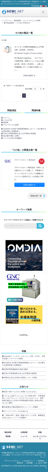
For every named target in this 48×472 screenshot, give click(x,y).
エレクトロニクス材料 (31, 20)
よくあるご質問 (41, 463)
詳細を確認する (29, 75)
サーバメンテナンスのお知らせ (16, 411)
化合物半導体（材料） (11, 136)
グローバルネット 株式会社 (25, 160)
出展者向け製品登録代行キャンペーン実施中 (21, 407)
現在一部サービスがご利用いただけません (20, 392)
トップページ (6, 20)
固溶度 (5, 122)
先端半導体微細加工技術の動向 (16, 369)
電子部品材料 (9, 23)
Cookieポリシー (29, 461)
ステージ (6, 118)
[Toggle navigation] (43, 12)
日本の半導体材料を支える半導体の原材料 (19, 133)
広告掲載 (29, 463)
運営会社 (20, 463)
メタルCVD (7, 120)
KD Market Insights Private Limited (28, 53)
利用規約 (41, 461)
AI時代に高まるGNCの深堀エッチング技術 (20, 377)
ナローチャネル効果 (11, 125)
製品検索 (17, 20)
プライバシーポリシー (12, 461)
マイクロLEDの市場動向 (12, 138)
